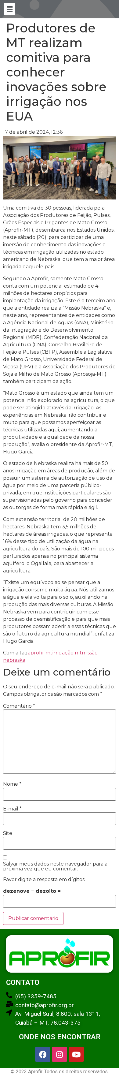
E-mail (12, 808)
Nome (12, 784)
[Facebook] (42, 1054)
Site (7, 833)
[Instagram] (59, 1054)
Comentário (19, 706)
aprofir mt (40, 653)
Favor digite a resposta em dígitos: (44, 879)
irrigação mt (67, 653)
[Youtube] (76, 1054)
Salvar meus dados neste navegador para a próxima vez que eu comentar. (55, 866)
